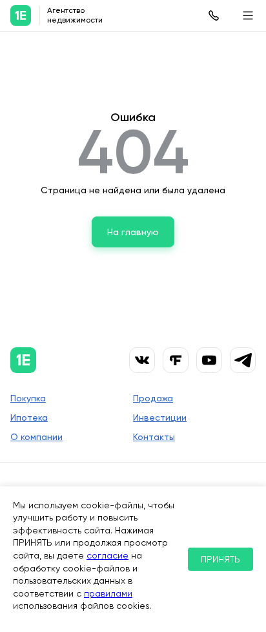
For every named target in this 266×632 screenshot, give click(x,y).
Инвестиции (160, 417)
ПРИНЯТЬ (220, 559)
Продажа (153, 398)
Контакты (154, 436)
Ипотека (29, 417)
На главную (133, 232)
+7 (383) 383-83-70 (214, 15)
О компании (36, 436)
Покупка (28, 398)
